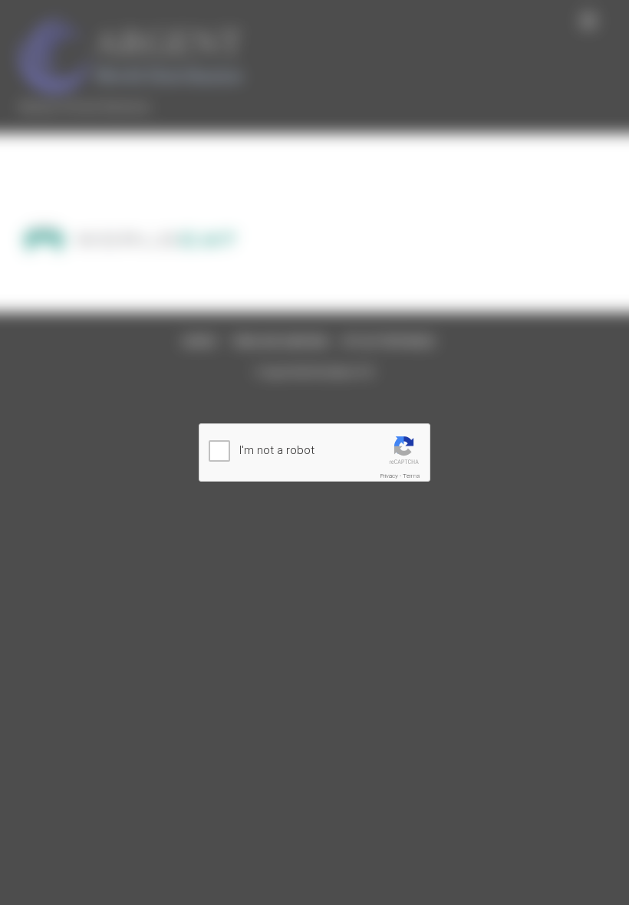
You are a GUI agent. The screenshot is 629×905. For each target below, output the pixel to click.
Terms (411, 475)
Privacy (389, 475)
